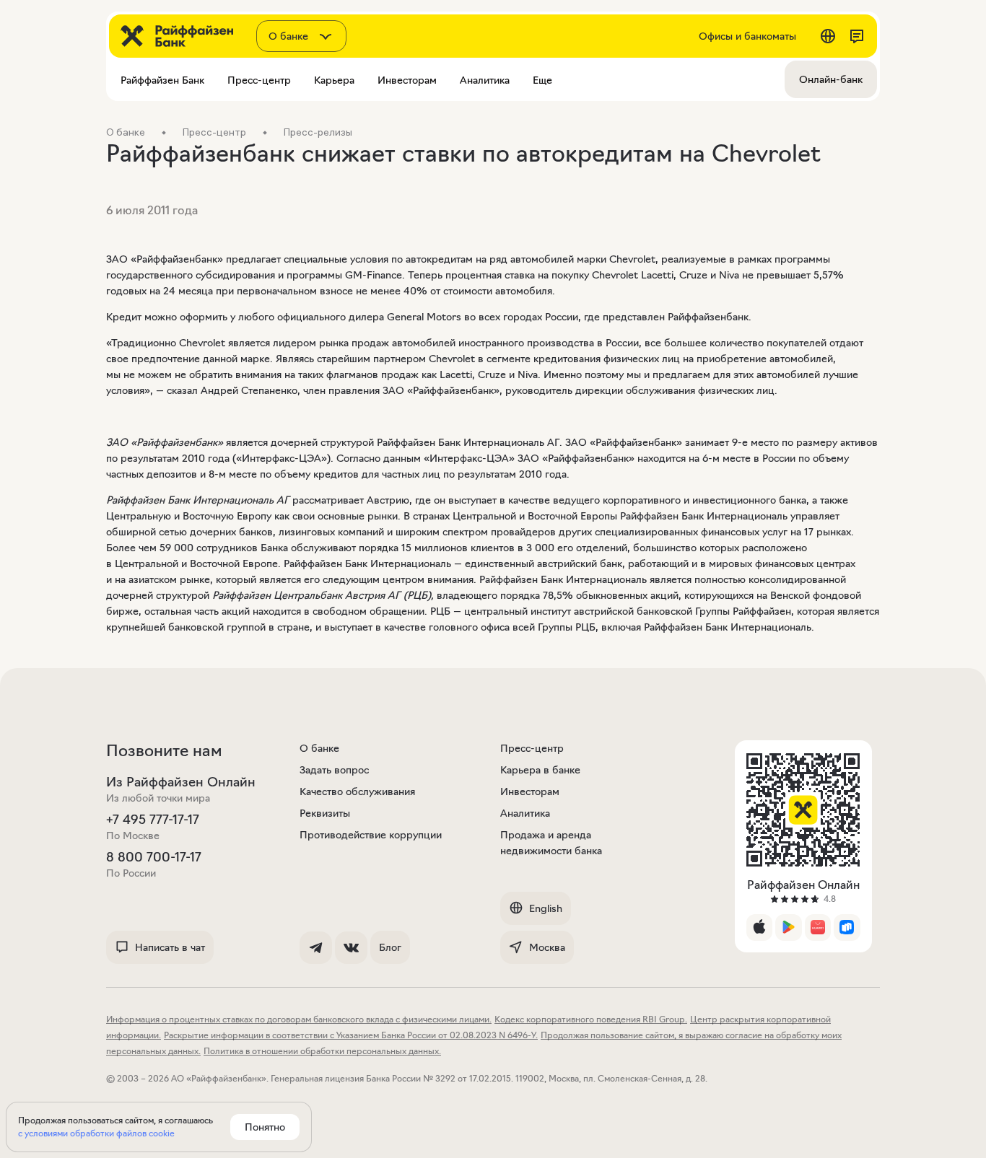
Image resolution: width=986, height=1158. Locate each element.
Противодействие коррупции (371, 834)
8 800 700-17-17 (153, 857)
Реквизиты (325, 813)
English (545, 908)
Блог (390, 947)
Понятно (265, 1126)
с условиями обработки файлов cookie (96, 1133)
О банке (319, 748)
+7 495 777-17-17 (152, 820)
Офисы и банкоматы (747, 36)
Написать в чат (170, 947)
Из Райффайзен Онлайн (181, 782)
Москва (547, 947)
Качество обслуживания (357, 791)
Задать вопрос (334, 769)
